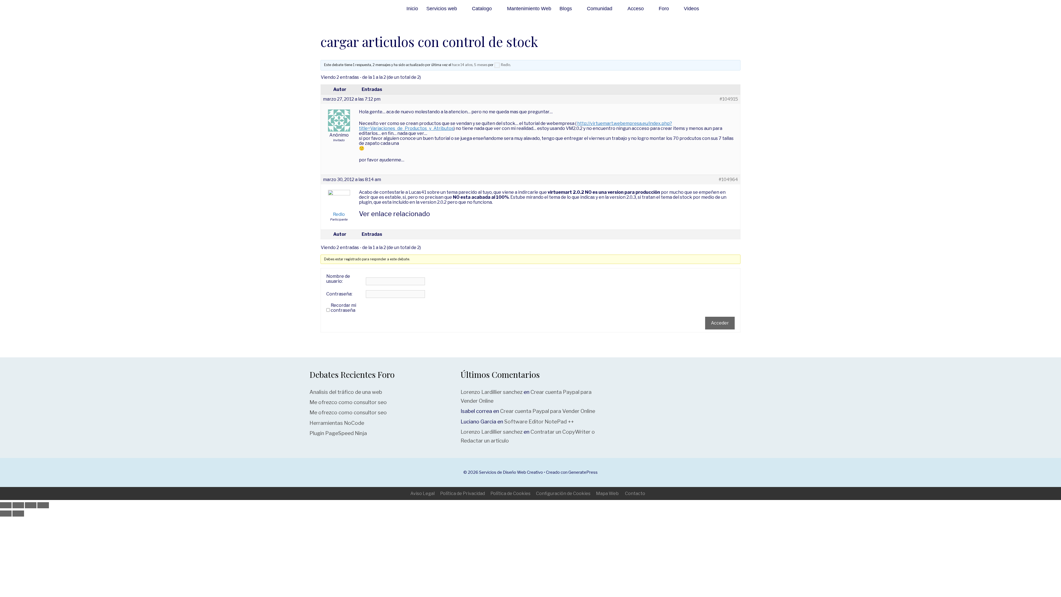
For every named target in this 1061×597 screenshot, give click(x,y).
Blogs (566, 8)
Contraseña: (339, 294)
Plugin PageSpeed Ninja (338, 433)
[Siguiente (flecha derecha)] (18, 513)
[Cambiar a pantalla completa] (18, 505)
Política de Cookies (510, 493)
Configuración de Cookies (563, 493)
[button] (717, 8)
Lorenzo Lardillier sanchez (491, 392)
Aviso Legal (422, 493)
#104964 (728, 179)
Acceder (720, 323)
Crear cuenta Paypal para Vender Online (547, 411)
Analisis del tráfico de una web (345, 392)
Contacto (635, 493)
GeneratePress (583, 472)
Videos (691, 8)
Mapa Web (607, 493)
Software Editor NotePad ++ (539, 421)
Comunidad (599, 8)
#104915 (728, 99)
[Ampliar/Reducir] (6, 505)
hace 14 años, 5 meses (469, 65)
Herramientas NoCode (336, 423)
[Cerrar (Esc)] (43, 505)
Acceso (635, 8)
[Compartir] (30, 505)
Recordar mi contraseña (343, 308)
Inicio (412, 8)
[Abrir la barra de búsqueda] (744, 8)
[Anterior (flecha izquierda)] (6, 513)
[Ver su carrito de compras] (731, 8)
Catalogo (482, 8)
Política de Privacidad (462, 493)
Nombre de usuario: (338, 279)
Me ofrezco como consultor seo (348, 402)
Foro (664, 8)
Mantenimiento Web (529, 8)
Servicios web (441, 8)
